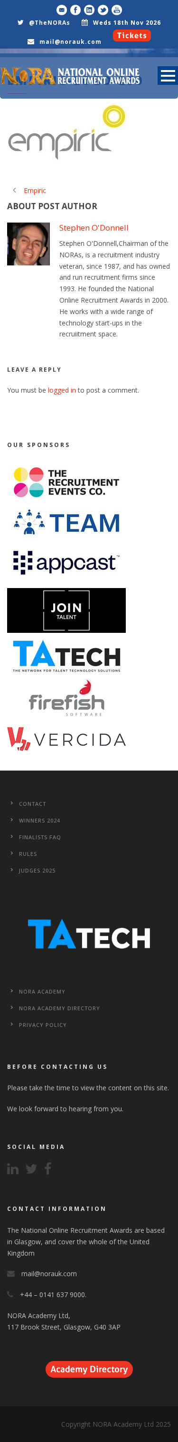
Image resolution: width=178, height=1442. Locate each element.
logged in (62, 390)
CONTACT (32, 803)
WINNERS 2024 (39, 820)
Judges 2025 (37, 870)
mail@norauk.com (70, 42)
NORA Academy (42, 991)
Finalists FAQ (40, 837)
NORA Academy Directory (59, 1008)
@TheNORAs (49, 23)
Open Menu (168, 75)
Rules (28, 853)
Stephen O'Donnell (94, 227)
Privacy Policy (43, 1024)
